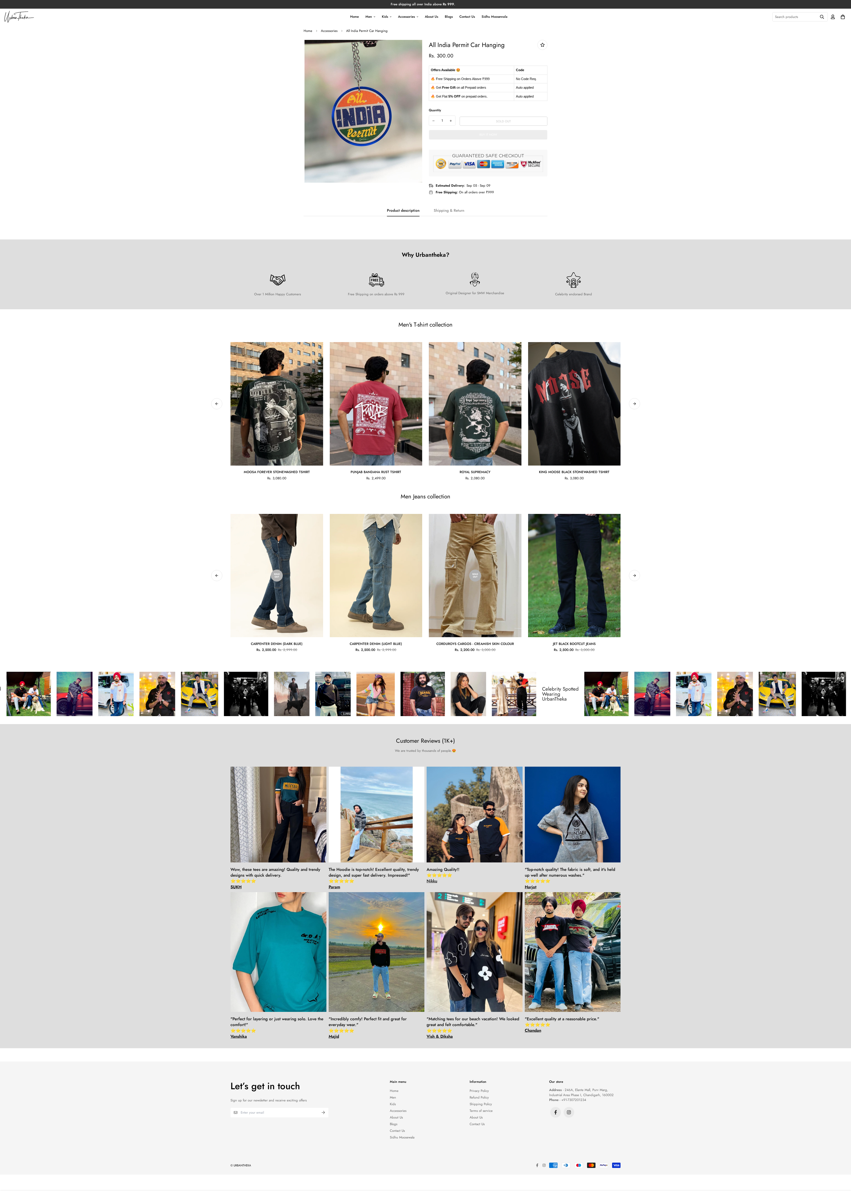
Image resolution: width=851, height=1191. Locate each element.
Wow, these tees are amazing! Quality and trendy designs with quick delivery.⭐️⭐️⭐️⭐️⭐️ (275, 878)
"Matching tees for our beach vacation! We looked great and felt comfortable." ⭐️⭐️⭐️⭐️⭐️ (473, 1027)
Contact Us (467, 16)
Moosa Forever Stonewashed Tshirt (277, 472)
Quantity (435, 110)
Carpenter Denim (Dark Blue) (277, 643)
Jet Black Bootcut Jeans (574, 643)
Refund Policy (479, 1097)
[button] (842, 17)
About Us (431, 16)
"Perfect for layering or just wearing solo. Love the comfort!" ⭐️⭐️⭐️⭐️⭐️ (276, 1027)
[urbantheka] (19, 17)
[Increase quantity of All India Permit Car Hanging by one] (450, 121)
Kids (385, 16)
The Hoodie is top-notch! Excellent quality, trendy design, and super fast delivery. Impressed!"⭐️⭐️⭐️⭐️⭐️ (374, 878)
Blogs (449, 16)
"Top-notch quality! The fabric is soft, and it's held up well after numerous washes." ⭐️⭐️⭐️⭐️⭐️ (570, 878)
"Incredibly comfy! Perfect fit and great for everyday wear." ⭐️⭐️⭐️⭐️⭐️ (368, 1027)
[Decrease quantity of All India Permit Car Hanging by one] (433, 121)
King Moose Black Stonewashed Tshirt (574, 472)
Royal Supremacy (475, 472)
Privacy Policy (479, 1090)
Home (354, 16)
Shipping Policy (481, 1104)
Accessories (406, 16)
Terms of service (481, 1110)
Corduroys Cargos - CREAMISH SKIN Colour (475, 643)
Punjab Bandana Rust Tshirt (376, 472)
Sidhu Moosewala (494, 16)
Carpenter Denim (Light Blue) (376, 643)
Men (368, 16)
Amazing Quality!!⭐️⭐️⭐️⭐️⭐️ (443, 875)
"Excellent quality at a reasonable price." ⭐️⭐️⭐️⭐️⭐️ (562, 1025)
